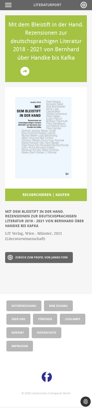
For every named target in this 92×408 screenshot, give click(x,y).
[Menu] (9, 5)
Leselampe (72, 319)
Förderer (45, 319)
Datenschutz (46, 332)
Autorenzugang (24, 306)
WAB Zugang (58, 306)
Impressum (20, 346)
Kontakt (18, 332)
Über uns (18, 319)
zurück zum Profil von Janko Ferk (41, 257)
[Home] (83, 5)
